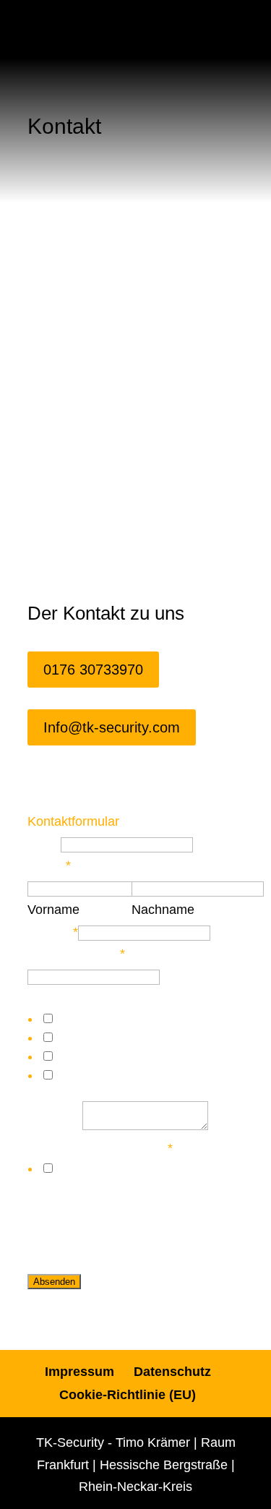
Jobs (68, 1075)
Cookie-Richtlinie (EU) (127, 1395)
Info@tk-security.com (111, 727)
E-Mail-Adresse (76, 953)
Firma (44, 844)
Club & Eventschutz (111, 1019)
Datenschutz (172, 1371)
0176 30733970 (93, 669)
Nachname (163, 909)
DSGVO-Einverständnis (100, 1148)
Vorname (53, 909)
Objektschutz (92, 1037)
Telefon (52, 932)
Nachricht (54, 1126)
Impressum (79, 1371)
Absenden (54, 1281)
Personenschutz (101, 1056)
